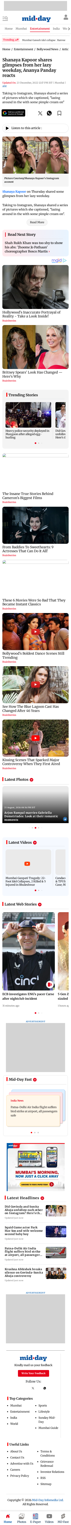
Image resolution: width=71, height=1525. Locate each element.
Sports (42, 1405)
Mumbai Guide (48, 1428)
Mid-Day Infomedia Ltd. (48, 1500)
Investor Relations (52, 1472)
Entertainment (20, 1411)
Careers (15, 1469)
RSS (43, 1478)
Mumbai (16, 1405)
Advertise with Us (21, 1463)
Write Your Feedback (33, 1373)
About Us (16, 1451)
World (14, 1424)
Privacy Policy (19, 1476)
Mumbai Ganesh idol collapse (38, 40)
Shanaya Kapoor (14, 191)
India (13, 1417)
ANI (4, 86)
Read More (37, 222)
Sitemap (45, 1484)
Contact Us (17, 1457)
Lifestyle (44, 1411)
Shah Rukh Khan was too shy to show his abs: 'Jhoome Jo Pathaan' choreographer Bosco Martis (34, 247)
